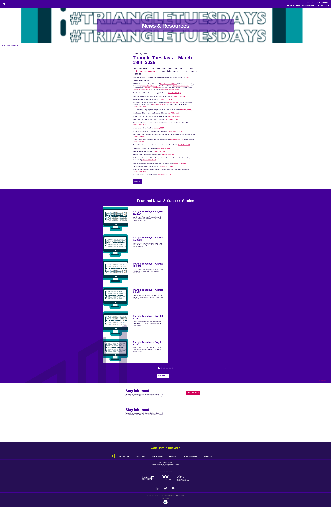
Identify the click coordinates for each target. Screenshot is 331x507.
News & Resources (322, 2)
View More (161, 375)
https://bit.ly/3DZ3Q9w (166, 166)
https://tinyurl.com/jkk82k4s (168, 84)
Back (138, 181)
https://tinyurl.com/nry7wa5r (180, 86)
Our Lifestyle (322, 5)
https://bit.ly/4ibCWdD (168, 154)
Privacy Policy (180, 495)
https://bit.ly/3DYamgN (139, 171)
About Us (310, 2)
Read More (322, 380)
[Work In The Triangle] (4, 4)
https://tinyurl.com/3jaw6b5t (153, 87)
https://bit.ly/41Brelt (138, 141)
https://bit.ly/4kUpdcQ (174, 113)
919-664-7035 (165, 466)
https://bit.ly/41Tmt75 (184, 145)
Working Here (293, 5)
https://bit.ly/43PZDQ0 (139, 106)
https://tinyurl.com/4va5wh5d (141, 89)
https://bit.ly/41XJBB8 (164, 175)
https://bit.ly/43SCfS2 (179, 96)
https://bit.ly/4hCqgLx (139, 124)
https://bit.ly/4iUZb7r (176, 139)
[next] (225, 368)
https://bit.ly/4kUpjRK (163, 148)
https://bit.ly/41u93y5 (174, 93)
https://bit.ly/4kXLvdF (172, 119)
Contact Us (208, 456)
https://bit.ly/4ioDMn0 (172, 102)
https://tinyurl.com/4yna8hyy (148, 86)
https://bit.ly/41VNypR (149, 160)
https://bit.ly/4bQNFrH (158, 104)
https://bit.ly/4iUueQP (186, 109)
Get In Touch (192, 393)
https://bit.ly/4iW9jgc (139, 136)
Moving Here (308, 5)
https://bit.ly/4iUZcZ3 (179, 163)
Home (3, 45)
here (187, 77)
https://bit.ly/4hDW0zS (175, 131)
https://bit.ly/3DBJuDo (159, 128)
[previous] (106, 368)
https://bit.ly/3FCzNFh (159, 151)
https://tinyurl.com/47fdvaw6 (170, 89)
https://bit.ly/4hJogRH (165, 99)
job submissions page (146, 71)
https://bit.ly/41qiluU (174, 116)
